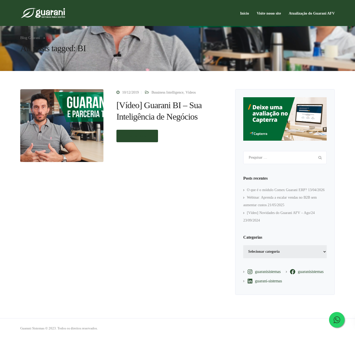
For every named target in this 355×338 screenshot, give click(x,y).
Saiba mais (137, 136)
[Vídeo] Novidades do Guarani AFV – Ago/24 (281, 213)
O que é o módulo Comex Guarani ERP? (277, 190)
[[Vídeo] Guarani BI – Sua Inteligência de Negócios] (61, 125)
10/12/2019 (130, 92)
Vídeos (191, 92)
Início (244, 13)
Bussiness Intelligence (167, 92)
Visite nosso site (269, 13)
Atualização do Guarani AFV (312, 13)
